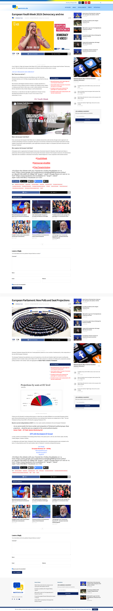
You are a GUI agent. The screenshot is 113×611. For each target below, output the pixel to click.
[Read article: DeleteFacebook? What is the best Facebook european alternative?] (87, 67)
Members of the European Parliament (20, 472)
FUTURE (48, 186)
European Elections (17, 186)
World (74, 7)
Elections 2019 (48, 184)
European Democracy (57, 184)
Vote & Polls (97, 7)
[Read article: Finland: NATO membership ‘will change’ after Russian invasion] (78, 44)
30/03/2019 (27, 303)
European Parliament (26, 186)
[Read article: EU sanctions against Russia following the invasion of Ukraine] (78, 37)
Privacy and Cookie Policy (86, 609)
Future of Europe (54, 186)
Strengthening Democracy (18, 188)
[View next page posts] (42, 244)
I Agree (95, 609)
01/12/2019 (35, 502)
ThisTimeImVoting (42, 167)
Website (44, 278)
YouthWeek (42, 158)
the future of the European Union (32, 188)
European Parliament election (39, 186)
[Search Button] (100, 2)
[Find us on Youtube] (89, 2)
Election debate (35, 184)
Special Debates (82, 7)
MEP (30, 472)
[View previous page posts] (40, 244)
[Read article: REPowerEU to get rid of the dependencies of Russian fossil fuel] (78, 30)
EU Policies (68, 7)
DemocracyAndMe (42, 163)
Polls (34, 472)
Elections (42, 184)
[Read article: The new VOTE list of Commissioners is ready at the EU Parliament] (41, 227)
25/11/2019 (35, 238)
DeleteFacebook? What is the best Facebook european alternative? (85, 79)
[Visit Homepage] (20, 7)
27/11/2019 (14, 238)
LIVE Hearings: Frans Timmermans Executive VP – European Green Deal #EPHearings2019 (60, 236)
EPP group (41, 470)
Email (13, 278)
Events (90, 7)
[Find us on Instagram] (86, 2)
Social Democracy (63, 186)
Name (13, 272)
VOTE (38, 472)
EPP (37, 470)
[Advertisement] (41, 60)
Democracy (28, 184)
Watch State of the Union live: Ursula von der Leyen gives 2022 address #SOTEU (94, 584)
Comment (14, 256)
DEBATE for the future (19, 184)
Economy (15, 212)
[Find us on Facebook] (79, 2)
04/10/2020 (14, 502)
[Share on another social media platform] (69, 54)
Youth (41, 188)
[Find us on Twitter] (83, 2)
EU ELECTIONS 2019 (37, 212)
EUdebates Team (19, 303)
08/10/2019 (55, 239)
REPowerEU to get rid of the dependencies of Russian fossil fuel (94, 597)
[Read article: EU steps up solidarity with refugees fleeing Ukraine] (78, 23)
